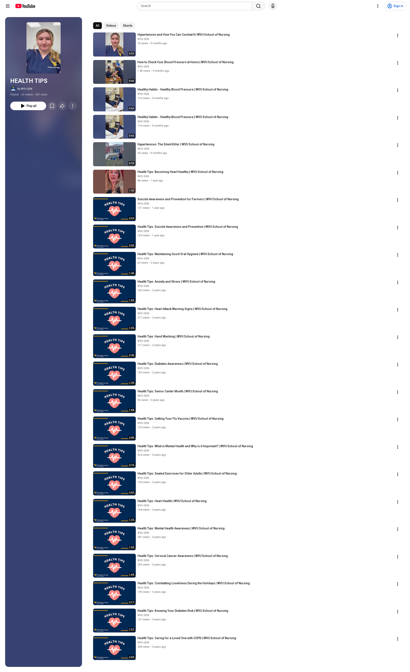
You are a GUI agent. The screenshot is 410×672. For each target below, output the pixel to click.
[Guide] (7, 6)
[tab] (97, 25)
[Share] (62, 106)
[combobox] (196, 6)
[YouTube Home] (25, 6)
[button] (43, 47)
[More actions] (72, 106)
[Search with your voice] (273, 6)
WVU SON (143, 39)
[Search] (258, 6)
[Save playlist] (52, 106)
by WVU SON (25, 88)
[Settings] (377, 6)
